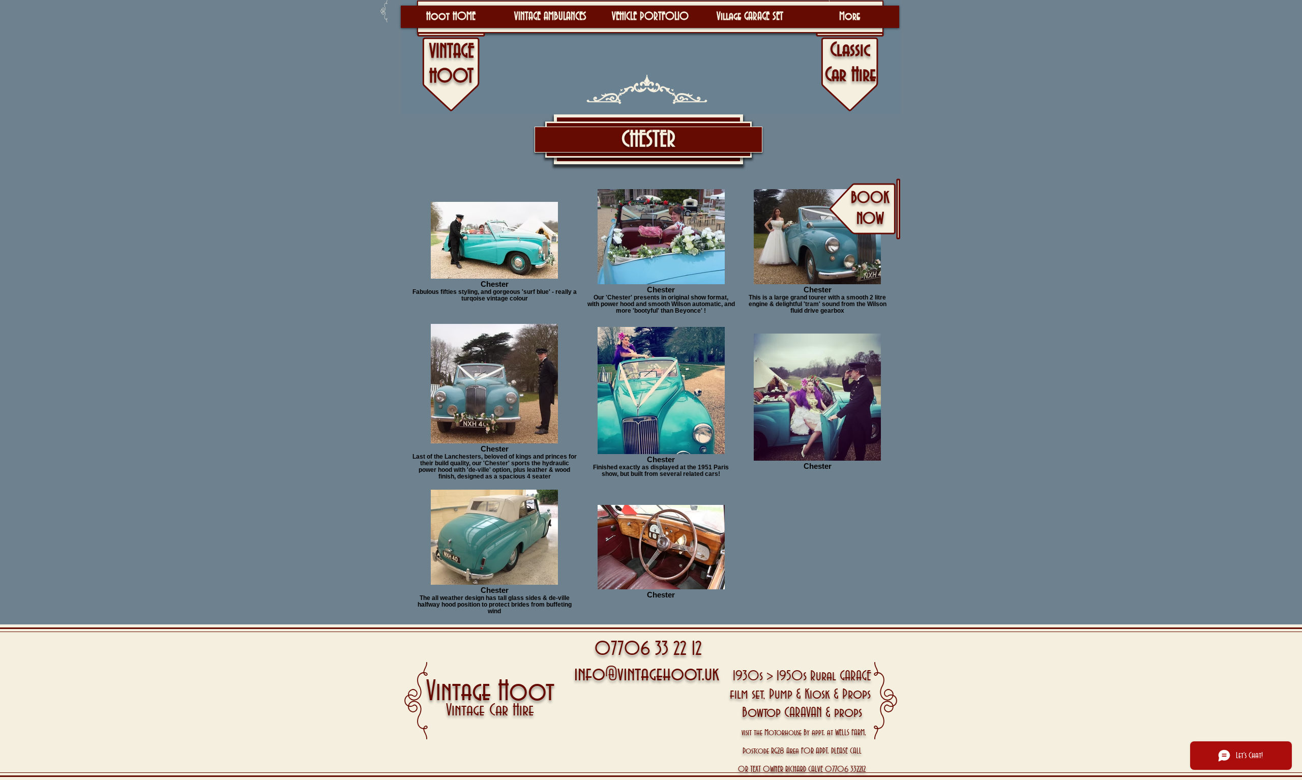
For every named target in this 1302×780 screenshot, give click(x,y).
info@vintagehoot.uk (646, 674)
